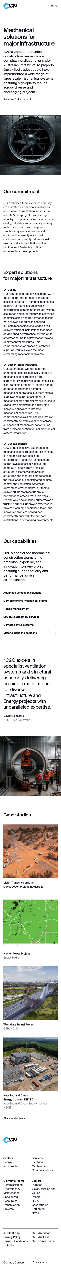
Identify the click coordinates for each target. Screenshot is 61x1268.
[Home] (10, 6)
